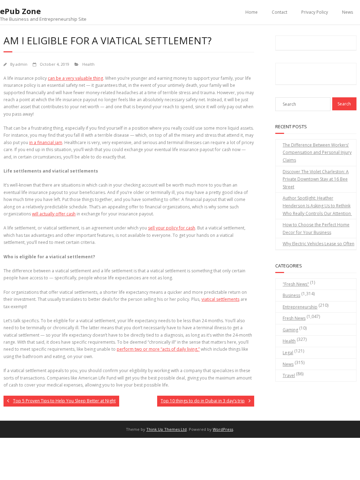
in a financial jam (45, 142)
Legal (288, 353)
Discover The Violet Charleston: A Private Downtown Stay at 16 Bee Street (316, 179)
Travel (289, 375)
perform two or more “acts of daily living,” (158, 349)
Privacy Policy (314, 12)
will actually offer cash (54, 214)
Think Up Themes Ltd (166, 429)
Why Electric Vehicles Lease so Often (318, 244)
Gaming (290, 330)
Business (291, 295)
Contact (279, 12)
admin (21, 64)
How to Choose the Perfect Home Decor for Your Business (316, 228)
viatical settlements (220, 299)
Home (251, 12)
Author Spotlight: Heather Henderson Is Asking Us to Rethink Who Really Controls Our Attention (317, 205)
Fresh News (294, 318)
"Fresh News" (296, 284)
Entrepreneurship (300, 307)
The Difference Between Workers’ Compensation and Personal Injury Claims (317, 152)
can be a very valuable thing (75, 78)
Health (88, 64)
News (347, 12)
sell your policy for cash (171, 228)
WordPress (223, 429)
